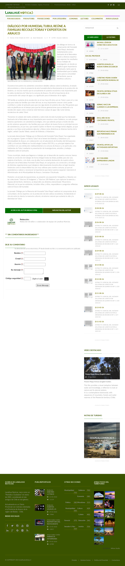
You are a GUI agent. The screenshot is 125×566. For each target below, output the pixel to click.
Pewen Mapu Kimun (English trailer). (98, 374)
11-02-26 (100, 322)
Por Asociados (13, 19)
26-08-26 (100, 222)
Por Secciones (43, 19)
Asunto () (19, 264)
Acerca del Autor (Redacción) (24, 210)
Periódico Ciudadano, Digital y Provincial (37, 4)
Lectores (84, 19)
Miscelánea (83, 502)
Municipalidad (70, 492)
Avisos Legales (112, 19)
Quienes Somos (85, 560)
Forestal (70, 520)
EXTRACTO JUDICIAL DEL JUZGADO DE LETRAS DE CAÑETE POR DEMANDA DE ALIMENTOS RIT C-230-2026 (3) (107, 271)
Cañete (84, 515)
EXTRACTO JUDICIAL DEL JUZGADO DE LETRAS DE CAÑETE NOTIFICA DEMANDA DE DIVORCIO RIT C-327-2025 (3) (107, 314)
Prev (86, 440)
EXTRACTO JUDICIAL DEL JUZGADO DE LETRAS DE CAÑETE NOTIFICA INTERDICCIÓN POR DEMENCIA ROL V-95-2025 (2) (107, 200)
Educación (84, 520)
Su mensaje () (17, 270)
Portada (74, 560)
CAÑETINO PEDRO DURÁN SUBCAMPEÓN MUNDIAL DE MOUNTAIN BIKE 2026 (108, 80)
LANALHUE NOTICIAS (12, 4)
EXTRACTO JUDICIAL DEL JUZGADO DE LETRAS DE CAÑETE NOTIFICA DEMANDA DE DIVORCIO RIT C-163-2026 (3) (106, 229)
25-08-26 (100, 236)
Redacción (40, 38)
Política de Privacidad (101, 560)
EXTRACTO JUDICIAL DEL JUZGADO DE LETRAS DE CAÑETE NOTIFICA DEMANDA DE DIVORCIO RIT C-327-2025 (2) (107, 328)
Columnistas (97, 19)
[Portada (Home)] (22, 4)
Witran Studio (115, 548)
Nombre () (18, 253)
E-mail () (19, 258)
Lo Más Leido (93, 37)
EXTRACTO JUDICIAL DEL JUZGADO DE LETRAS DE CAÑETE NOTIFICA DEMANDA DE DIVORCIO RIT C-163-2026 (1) (106, 257)
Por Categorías (59, 19)
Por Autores (28, 19)
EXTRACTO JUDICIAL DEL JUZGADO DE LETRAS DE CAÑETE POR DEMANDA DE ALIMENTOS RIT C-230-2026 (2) (107, 285)
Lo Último (111, 37)
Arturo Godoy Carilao (53, 520)
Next (118, 440)
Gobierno (84, 490)
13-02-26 (100, 307)
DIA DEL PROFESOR (92, 56)
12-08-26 (100, 279)
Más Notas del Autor (61, 210)
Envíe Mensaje (42, 285)
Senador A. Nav (70, 528)
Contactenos (116, 560)
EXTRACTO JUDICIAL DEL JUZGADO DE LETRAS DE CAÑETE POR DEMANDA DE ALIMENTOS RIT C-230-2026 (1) (107, 299)
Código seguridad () (14, 278)
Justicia (84, 527)
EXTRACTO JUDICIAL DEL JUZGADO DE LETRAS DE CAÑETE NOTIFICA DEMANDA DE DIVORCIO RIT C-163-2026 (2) (106, 243)
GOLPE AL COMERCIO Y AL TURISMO (102, 439)
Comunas (73, 19)
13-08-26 (100, 265)
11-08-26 (100, 293)
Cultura (83, 508)
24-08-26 (100, 251)
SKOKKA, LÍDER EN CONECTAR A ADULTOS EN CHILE (107, 45)
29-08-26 (100, 194)
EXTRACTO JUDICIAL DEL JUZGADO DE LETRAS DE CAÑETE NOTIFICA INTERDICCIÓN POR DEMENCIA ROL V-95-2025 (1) (107, 214)
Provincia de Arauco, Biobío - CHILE (65, 4)
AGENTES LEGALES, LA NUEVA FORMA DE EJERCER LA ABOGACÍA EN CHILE (107, 67)
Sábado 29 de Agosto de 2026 (16, 7)
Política (71, 502)
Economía (83, 496)
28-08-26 (100, 208)
